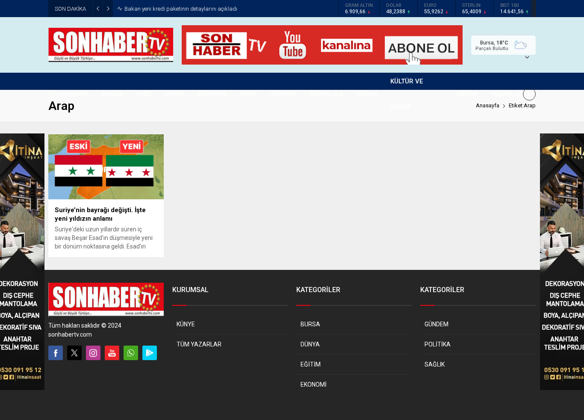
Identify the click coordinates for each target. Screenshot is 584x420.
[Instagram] (93, 353)
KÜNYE (186, 324)
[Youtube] (112, 353)
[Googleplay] (149, 353)
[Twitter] (74, 353)
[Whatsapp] (131, 353)
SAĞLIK (435, 364)
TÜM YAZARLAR (199, 344)
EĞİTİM (311, 364)
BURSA (310, 324)
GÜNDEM (436, 324)
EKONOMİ (314, 384)
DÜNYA (310, 344)
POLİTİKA (438, 344)
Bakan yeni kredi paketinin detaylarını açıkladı (180, 9)
